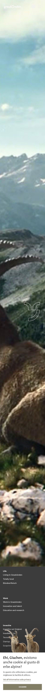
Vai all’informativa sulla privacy (17, 679)
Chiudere (22, 687)
